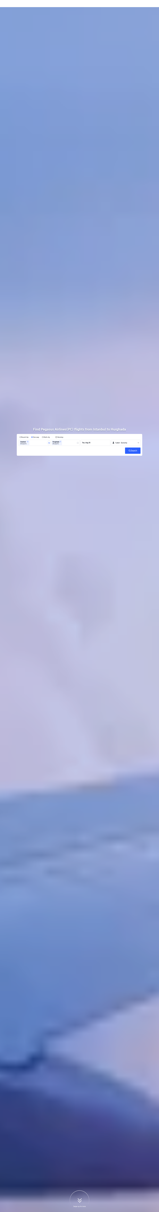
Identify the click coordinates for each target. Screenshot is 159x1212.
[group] (33, 443)
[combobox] (30, 442)
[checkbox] (59, 437)
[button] (27, 441)
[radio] (23, 437)
